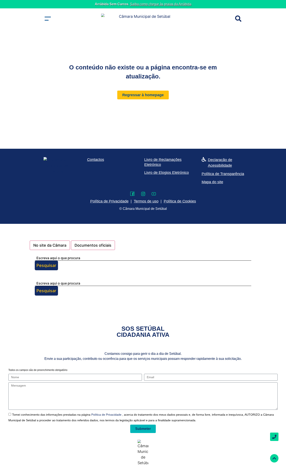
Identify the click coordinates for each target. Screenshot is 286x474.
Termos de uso (146, 201)
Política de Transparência (223, 174)
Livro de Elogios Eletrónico (166, 172)
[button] (48, 18)
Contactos (95, 160)
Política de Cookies (180, 201)
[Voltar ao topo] (274, 458)
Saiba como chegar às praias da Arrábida (160, 4)
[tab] (50, 245)
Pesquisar (46, 265)
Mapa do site (212, 182)
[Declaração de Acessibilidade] (204, 159)
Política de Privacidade (106, 414)
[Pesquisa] (238, 18)
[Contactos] (274, 437)
